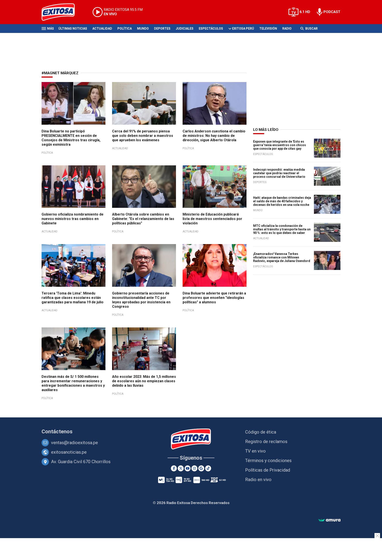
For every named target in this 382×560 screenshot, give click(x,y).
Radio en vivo (258, 479)
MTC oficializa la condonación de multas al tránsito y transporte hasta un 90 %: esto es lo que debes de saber (282, 229)
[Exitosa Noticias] (62, 12)
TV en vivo (255, 451)
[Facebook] (174, 468)
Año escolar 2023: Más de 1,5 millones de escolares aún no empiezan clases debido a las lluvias (144, 381)
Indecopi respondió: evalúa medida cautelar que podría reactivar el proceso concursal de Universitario (279, 173)
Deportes (162, 28)
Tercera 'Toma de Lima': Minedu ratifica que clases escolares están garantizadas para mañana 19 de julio (72, 297)
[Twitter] (181, 468)
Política (124, 28)
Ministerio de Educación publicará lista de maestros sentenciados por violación (212, 218)
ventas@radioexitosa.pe (74, 442)
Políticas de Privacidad (267, 470)
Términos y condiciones (268, 460)
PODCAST (331, 12)
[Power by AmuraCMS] (329, 520)
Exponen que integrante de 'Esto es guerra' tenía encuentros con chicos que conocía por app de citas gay (279, 145)
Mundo (143, 28)
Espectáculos (211, 28)
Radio (287, 28)
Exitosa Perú (243, 28)
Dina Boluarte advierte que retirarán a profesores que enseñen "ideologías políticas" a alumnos (214, 297)
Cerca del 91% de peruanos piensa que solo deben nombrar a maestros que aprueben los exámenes (142, 135)
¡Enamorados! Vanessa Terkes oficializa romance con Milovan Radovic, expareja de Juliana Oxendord (281, 257)
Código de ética (260, 432)
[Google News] (201, 468)
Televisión (268, 28)
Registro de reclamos (266, 441)
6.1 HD (305, 12)
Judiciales (184, 28)
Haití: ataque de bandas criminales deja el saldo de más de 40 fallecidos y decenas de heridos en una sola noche (282, 201)
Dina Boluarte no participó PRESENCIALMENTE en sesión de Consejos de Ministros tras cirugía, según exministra (71, 138)
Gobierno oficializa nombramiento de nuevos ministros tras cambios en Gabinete (72, 218)
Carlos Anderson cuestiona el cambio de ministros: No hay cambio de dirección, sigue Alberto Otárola (214, 135)
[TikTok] (208, 468)
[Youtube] (188, 468)
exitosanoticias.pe (69, 452)
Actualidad (102, 28)
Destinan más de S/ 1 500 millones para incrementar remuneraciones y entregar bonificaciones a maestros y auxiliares (73, 383)
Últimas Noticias (72, 28)
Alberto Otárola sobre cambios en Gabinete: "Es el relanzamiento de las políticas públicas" (143, 218)
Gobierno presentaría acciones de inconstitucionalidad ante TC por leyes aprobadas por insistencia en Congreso (141, 300)
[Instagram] (194, 468)
